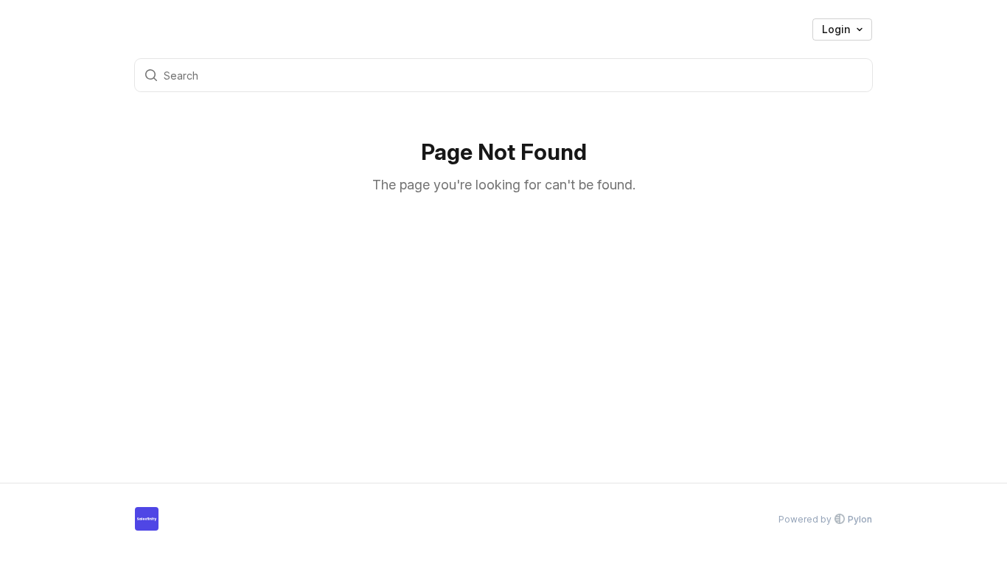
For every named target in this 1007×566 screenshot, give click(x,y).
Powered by (825, 519)
